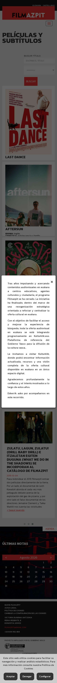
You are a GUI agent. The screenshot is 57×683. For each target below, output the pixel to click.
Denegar (27, 676)
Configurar (45, 676)
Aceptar (10, 676)
